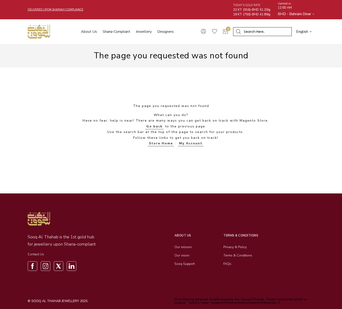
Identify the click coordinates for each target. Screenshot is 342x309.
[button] (296, 14)
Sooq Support (184, 264)
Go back (154, 126)
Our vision (181, 255)
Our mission (183, 247)
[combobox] (264, 31)
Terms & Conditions (237, 255)
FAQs (227, 264)
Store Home (161, 143)
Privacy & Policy (235, 247)
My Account (190, 143)
